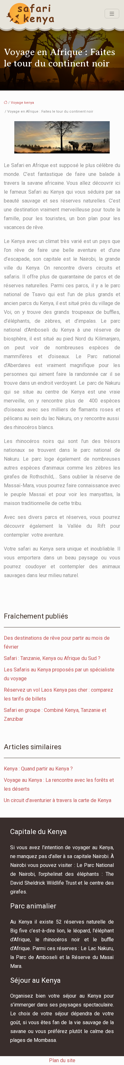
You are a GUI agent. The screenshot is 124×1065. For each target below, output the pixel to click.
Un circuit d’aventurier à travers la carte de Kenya (57, 800)
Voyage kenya (22, 103)
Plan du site (62, 1060)
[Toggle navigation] (112, 14)
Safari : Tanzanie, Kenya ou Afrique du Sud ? (52, 658)
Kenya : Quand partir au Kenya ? (38, 769)
